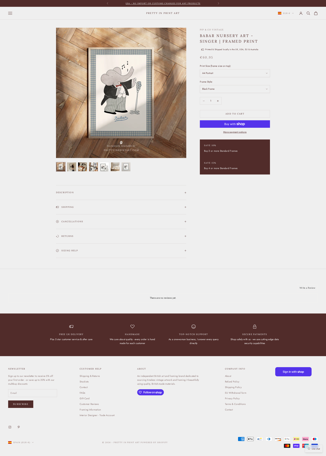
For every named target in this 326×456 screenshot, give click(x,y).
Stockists (84, 381)
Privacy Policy (232, 398)
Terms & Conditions (235, 404)
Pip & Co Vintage (212, 29)
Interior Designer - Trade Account (97, 415)
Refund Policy (232, 381)
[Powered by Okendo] (23, 289)
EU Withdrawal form (235, 392)
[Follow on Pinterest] (18, 427)
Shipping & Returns (90, 376)
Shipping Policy (233, 387)
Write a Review (307, 288)
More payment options (235, 132)
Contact (84, 387)
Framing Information (90, 409)
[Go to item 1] (61, 167)
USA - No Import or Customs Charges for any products (163, 2)
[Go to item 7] (126, 167)
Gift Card (85, 398)
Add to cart (234, 113)
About (228, 376)
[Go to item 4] (93, 167)
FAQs (82, 392)
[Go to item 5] (104, 167)
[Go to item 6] (115, 167)
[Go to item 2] (71, 167)
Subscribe (20, 404)
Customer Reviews (89, 404)
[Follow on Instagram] (10, 427)
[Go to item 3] (82, 167)
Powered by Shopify (154, 442)
